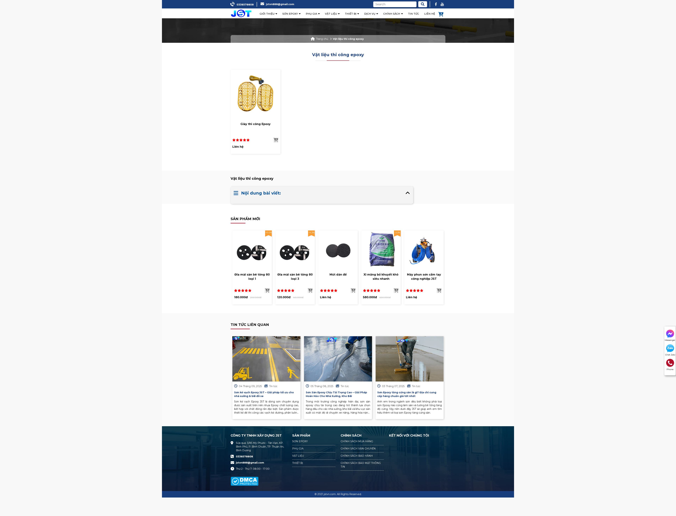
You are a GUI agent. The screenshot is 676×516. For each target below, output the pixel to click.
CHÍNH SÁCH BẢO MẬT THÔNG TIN (361, 464)
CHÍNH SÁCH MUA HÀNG (357, 441)
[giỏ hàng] (441, 14)
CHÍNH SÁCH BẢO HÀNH (357, 455)
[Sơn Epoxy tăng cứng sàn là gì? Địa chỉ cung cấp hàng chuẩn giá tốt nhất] (409, 359)
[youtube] (442, 4)
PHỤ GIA (297, 448)
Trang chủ (322, 38)
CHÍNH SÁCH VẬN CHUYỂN (358, 448)
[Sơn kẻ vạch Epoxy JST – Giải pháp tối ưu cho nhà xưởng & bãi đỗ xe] (266, 359)
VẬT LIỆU (298, 455)
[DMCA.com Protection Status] (244, 479)
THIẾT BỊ (297, 463)
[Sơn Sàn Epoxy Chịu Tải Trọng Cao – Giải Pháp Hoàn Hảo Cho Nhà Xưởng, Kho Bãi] (338, 359)
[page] (436, 4)
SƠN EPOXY (300, 441)
